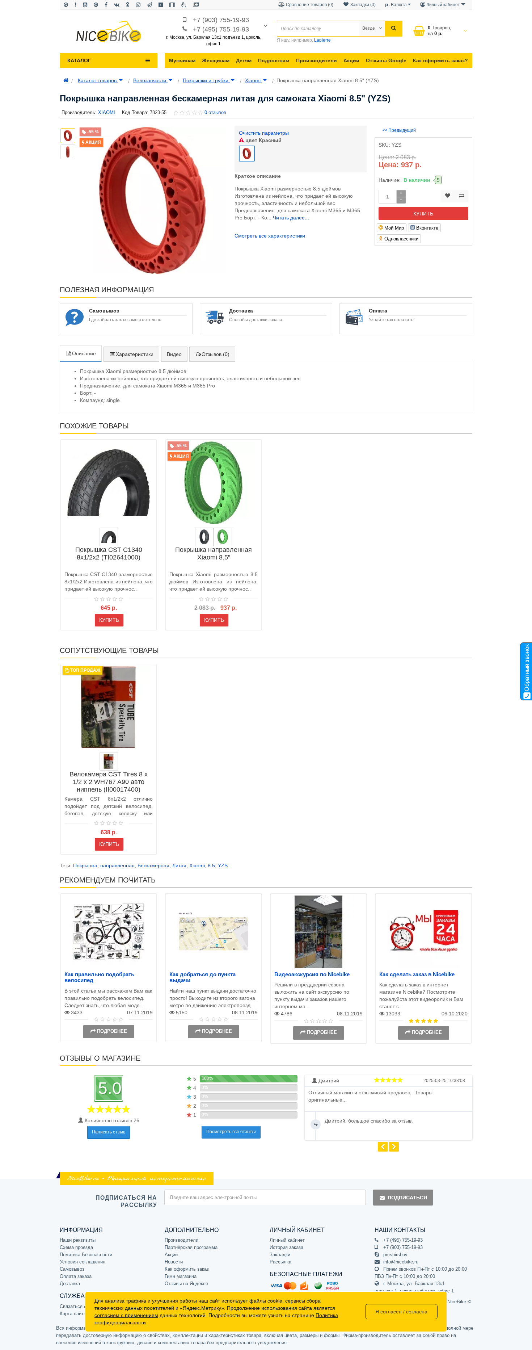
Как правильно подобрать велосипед (99, 977)
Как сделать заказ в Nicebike (417, 974)
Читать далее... (291, 218)
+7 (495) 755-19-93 (221, 29)
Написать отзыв (108, 1132)
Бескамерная (153, 865)
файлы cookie (265, 1301)
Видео (174, 354)
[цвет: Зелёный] (223, 537)
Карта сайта (73, 1313)
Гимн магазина (181, 1276)
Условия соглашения (82, 1262)
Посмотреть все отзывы (231, 1131)
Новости (174, 1262)
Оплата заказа (76, 1276)
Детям (244, 60)
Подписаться (407, 1197)
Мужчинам (182, 60)
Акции (351, 60)
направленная (117, 865)
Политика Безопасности (86, 1254)
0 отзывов (215, 112)
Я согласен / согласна (401, 1312)
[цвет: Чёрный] (109, 537)
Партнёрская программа (191, 1247)
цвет (263, 140)
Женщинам (215, 60)
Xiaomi (253, 80)
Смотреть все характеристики (270, 236)
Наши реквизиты (78, 1240)
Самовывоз (72, 1269)
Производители (316, 60)
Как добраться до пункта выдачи (202, 977)
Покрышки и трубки (206, 80)
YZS (223, 865)
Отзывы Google (386, 60)
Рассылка (280, 1262)
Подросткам (273, 60)
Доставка (70, 1283)
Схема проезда (76, 1247)
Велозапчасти (150, 80)
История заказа (286, 1247)
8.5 (211, 865)
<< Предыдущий (399, 130)
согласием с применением (126, 1315)
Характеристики (134, 354)
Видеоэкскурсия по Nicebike (312, 974)
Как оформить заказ (187, 1269)
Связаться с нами (79, 1306)
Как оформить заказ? (440, 60)
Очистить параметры (264, 133)
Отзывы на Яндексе (186, 1283)
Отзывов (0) (215, 354)
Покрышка (85, 865)
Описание (84, 353)
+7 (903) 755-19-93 (221, 20)
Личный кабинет (287, 1240)
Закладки (280, 1254)
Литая (179, 865)
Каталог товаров (98, 80)
